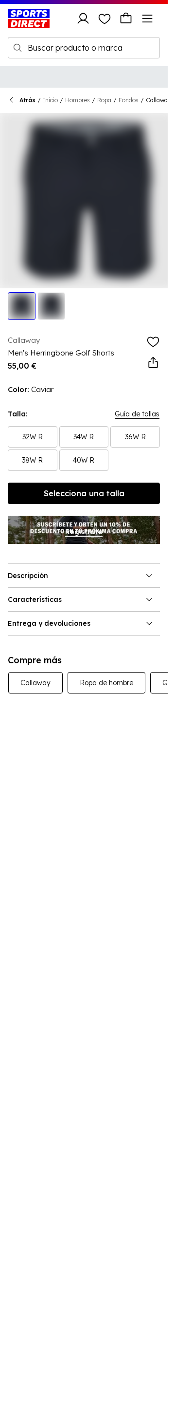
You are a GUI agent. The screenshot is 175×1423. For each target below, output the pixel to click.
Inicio (50, 100)
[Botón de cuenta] (83, 18)
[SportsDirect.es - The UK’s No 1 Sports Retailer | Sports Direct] (29, 18)
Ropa (104, 100)
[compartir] (153, 363)
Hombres (77, 100)
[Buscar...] (17, 47)
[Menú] (147, 18)
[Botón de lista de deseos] (104, 18)
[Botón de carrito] (126, 18)
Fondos (129, 100)
